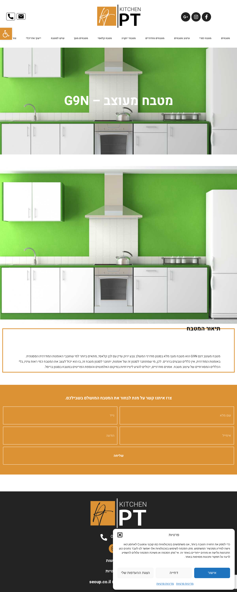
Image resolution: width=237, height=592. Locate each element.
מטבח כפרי (205, 38)
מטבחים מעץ (81, 38)
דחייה (174, 572)
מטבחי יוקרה (129, 38)
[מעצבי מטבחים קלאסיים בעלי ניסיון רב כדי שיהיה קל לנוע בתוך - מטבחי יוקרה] (118, 245)
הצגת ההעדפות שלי (135, 572)
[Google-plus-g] (185, 17)
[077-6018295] (103, 537)
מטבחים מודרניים (154, 38)
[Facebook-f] (206, 17)
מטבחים (225, 38)
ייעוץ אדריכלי (33, 38)
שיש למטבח (57, 38)
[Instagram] (196, 17)
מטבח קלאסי (105, 38)
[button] (6, 34)
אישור (212, 572)
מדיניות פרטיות (184, 583)
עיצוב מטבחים (182, 38)
